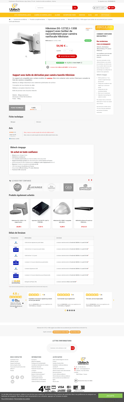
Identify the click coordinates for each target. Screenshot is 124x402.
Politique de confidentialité (38, 363)
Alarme (57, 15)
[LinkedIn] (12, 381)
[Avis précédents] (26, 300)
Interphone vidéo (69, 15)
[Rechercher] (75, 8)
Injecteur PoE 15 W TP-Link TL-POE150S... (40, 221)
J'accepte (110, 396)
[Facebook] (17, 377)
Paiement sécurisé (36, 367)
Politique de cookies (36, 376)
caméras (49, 78)
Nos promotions (57, 372)
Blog (90, 15)
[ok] (73, 348)
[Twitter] (12, 377)
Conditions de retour (36, 372)
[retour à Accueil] (9, 19)
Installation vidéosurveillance (60, 365)
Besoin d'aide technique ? (38, 374)
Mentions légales (35, 361)
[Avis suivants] (113, 300)
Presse (12, 370)
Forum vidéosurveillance (59, 374)
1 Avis (33, 108)
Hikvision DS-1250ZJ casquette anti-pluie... (62, 221)
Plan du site (56, 381)
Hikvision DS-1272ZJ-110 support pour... (19, 221)
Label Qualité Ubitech (37, 377)
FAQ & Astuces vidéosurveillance (61, 376)
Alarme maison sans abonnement (61, 370)
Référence (48, 40)
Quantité (58, 50)
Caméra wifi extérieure (58, 368)
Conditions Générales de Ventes (39, 365)
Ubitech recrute (14, 361)
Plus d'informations (7, 399)
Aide (96, 15)
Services (82, 15)
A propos (33, 359)
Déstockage (105, 15)
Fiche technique (17, 108)
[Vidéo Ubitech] (83, 380)
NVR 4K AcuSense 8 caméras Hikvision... (84, 221)
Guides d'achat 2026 (58, 363)
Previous (88, 180)
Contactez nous (14, 359)
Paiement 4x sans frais (37, 368)
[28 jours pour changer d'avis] (104, 27)
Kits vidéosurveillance (22, 15)
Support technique (15, 363)
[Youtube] (22, 377)
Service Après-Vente (15, 365)
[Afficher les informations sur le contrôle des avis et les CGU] (23, 303)
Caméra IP (55, 367)
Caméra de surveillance (43, 15)
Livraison (33, 370)
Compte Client (100, 8)
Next (91, 180)
